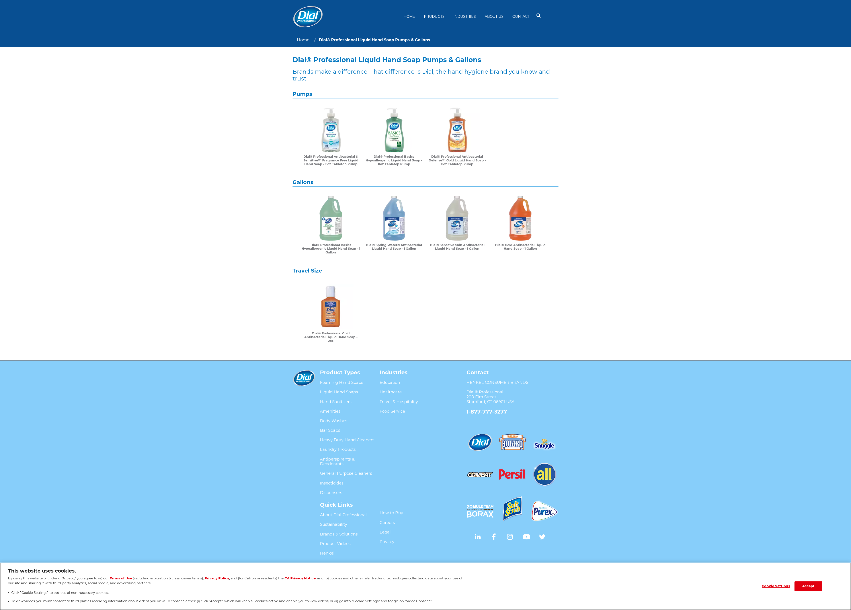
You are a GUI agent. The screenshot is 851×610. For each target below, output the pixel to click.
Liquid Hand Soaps (339, 392)
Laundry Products (338, 449)
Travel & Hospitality (399, 401)
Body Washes (333, 420)
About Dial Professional (343, 514)
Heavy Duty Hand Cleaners (347, 439)
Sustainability (333, 524)
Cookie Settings (776, 586)
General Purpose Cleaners (346, 473)
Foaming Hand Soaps (341, 382)
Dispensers (331, 492)
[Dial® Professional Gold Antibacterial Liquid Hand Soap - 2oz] (330, 313)
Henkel (327, 553)
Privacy (387, 541)
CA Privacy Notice (300, 578)
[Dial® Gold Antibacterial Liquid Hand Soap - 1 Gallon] (520, 225)
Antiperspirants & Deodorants (337, 462)
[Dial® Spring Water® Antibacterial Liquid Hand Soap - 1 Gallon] (394, 225)
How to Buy (391, 512)
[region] (425, 586)
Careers (387, 522)
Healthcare (391, 392)
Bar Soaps (330, 430)
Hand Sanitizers (335, 401)
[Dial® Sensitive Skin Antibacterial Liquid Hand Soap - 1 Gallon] (457, 225)
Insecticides (332, 483)
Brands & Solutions (339, 534)
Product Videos (335, 543)
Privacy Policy (217, 578)
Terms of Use (121, 578)
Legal (385, 532)
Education (390, 382)
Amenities (330, 411)
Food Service (392, 411)
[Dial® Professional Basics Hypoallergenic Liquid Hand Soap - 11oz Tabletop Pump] (394, 136)
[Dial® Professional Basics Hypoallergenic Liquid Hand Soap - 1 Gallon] (330, 225)
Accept (808, 586)
